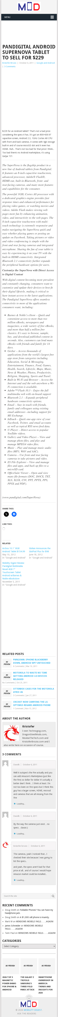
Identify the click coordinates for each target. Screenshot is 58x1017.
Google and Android (46, 63)
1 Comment (18, 708)
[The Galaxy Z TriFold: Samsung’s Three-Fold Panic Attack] (28, 966)
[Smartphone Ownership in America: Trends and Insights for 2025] (46, 966)
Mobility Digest (33, 1010)
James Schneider (12, 925)
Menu (7, 17)
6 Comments (18, 666)
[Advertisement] (30, 28)
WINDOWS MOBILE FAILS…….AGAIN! (34, 921)
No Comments (8, 683)
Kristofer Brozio (9, 63)
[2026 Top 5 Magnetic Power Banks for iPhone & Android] (10, 966)
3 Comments (9, 66)
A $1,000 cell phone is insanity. (34, 917)
